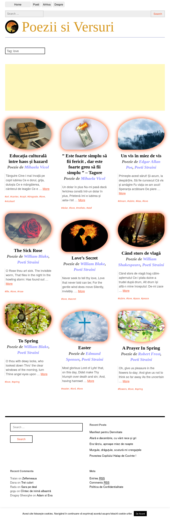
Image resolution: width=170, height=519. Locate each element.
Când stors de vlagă (141, 253)
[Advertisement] (85, 87)
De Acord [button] (140, 513)
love (43, 196)
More (46, 188)
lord (74, 388)
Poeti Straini (145, 167)
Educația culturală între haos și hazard (28, 158)
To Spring (28, 340)
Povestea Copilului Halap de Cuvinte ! (112, 455)
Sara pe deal (29, 487)
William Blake (36, 256)
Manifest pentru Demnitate (105, 432)
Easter (84, 347)
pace (137, 298)
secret (73, 298)
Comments (99, 482)
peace (145, 298)
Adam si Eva (44, 495)
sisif (90, 207)
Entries (97, 478)
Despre (58, 4)
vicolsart (10, 201)
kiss (139, 201)
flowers (123, 388)
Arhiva (47, 4)
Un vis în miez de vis (141, 155)
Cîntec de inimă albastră (36, 491)
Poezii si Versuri (68, 26)
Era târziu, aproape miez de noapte (111, 444)
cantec (15, 196)
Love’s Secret (85, 257)
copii (23, 196)
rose (21, 291)
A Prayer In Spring (141, 348)
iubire (131, 201)
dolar (65, 207)
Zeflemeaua (29, 478)
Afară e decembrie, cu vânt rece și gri (112, 438)
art (7, 196)
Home (17, 4)
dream (122, 201)
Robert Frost (149, 354)
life (7, 291)
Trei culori (27, 482)
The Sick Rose (28, 250)
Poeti (36, 4)
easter (66, 388)
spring (16, 381)
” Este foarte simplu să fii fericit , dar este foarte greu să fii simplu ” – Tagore (84, 164)
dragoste (33, 196)
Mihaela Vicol (36, 167)
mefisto (81, 207)
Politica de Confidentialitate (106, 487)
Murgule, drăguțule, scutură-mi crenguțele (115, 450)
